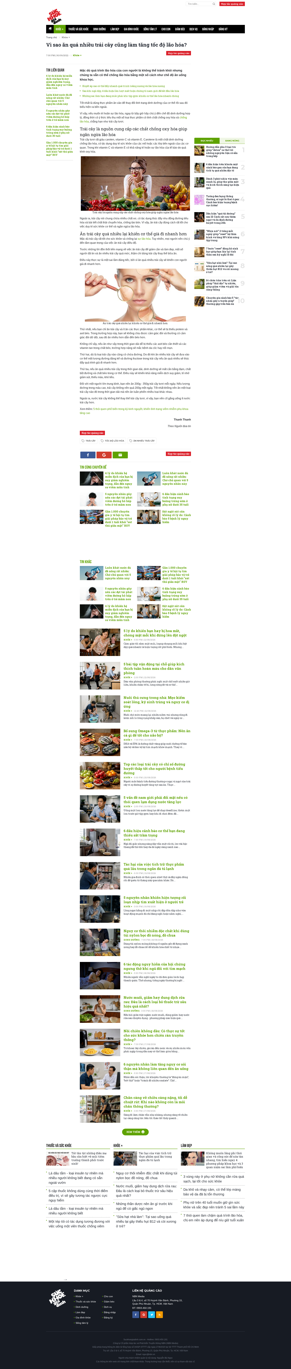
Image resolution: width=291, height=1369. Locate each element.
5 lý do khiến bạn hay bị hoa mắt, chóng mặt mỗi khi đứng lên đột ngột (155, 633)
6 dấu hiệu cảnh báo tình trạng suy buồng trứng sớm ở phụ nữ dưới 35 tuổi (59, 131)
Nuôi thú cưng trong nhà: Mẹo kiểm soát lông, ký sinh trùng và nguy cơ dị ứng (156, 701)
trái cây (90, 441)
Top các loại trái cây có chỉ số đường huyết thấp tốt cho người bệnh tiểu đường (154, 768)
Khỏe (60, 29)
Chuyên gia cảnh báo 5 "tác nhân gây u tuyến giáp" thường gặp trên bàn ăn (222, 300)
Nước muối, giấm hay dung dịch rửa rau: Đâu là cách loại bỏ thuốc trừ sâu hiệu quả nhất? (155, 1001)
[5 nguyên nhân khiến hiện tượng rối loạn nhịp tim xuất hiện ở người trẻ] (100, 909)
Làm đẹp (114, 29)
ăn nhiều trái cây (144, 441)
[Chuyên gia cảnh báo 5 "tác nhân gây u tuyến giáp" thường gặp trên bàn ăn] (199, 301)
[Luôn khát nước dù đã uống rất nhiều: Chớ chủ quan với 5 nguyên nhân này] (149, 478)
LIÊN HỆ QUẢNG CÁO (147, 1290)
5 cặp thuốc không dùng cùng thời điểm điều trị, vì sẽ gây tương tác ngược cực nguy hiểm (78, 1195)
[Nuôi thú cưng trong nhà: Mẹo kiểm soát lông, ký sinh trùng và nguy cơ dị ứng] (100, 709)
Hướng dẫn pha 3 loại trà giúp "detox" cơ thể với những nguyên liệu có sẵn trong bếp (222, 151)
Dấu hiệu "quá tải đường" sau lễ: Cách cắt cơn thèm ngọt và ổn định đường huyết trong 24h (221, 218)
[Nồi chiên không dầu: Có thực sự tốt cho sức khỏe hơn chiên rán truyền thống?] (100, 1042)
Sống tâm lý (150, 29)
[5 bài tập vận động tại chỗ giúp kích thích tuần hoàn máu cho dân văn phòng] (100, 675)
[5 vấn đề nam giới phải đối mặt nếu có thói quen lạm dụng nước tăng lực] (100, 809)
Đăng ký (223, 29)
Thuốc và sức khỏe (78, 29)
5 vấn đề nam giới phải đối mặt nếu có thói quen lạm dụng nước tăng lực (156, 799)
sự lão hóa (144, 238)
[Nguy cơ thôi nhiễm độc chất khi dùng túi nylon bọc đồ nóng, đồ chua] (100, 942)
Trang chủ (51, 37)
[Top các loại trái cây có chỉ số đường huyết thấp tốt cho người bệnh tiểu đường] (100, 775)
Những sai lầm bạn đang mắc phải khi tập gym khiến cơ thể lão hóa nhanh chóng (130, 96)
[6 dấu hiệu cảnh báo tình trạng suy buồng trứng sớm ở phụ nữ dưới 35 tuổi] (149, 499)
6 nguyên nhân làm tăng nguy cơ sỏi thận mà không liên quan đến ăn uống (156, 1066)
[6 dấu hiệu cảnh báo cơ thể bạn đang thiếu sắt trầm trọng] (100, 842)
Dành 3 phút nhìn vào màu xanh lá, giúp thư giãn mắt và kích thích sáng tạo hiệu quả (222, 183)
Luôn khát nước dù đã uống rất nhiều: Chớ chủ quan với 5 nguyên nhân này (59, 99)
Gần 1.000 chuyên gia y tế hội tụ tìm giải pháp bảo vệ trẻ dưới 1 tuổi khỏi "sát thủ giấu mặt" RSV (59, 148)
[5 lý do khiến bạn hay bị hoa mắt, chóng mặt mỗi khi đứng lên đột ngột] (100, 642)
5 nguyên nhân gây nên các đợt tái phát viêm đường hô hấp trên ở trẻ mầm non (58, 115)
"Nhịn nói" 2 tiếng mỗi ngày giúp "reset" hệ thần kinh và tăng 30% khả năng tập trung (222, 235)
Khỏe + (128, 639)
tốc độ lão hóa (114, 441)
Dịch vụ (193, 29)
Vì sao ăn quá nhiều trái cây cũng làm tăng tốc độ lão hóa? (116, 44)
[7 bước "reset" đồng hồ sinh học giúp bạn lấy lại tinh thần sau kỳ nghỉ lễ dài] (199, 252)
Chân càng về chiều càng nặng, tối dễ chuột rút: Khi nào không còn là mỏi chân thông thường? (155, 1101)
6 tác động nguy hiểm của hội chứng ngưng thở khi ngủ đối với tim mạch (154, 966)
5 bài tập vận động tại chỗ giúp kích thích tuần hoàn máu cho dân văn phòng (154, 668)
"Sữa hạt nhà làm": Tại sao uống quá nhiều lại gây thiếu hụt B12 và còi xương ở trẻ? (222, 267)
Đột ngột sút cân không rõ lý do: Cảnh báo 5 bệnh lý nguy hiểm (176, 517)
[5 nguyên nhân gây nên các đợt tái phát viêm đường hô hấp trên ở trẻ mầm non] (91, 499)
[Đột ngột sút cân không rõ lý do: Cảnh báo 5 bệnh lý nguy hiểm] (149, 517)
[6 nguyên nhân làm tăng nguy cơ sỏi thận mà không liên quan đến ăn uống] (100, 1075)
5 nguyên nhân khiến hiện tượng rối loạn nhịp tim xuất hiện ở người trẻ (155, 899)
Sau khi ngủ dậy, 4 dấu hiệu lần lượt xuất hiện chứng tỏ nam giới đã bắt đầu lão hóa (130, 91)
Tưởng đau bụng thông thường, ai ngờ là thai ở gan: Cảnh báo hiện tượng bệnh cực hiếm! (222, 201)
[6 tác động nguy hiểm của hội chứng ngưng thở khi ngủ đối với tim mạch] (100, 975)
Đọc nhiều (207, 140)
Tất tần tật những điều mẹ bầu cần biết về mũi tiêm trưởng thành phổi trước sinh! (88, 1158)
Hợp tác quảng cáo (232, 4)
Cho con (165, 29)
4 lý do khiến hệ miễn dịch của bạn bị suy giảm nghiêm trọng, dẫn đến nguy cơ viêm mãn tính (59, 82)
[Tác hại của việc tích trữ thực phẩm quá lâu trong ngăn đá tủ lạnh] (100, 875)
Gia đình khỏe (131, 29)
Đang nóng (232, 140)
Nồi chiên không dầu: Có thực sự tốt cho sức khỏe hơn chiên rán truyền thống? (154, 1035)
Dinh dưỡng (99, 29)
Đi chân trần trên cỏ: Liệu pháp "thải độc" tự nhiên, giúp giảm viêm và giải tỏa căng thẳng (222, 285)
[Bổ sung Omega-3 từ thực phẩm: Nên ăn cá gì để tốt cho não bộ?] (100, 742)
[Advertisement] (135, 547)
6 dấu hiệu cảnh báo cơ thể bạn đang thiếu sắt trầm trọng (154, 833)
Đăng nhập (208, 29)
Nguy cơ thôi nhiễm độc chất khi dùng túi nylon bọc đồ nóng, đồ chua (156, 933)
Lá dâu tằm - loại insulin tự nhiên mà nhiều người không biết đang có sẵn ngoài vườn (76, 1177)
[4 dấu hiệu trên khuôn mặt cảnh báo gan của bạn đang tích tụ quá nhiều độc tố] (199, 168)
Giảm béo (180, 29)
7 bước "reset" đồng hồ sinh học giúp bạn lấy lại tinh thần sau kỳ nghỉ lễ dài (222, 251)
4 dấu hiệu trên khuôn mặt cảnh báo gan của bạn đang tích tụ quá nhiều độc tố (222, 167)
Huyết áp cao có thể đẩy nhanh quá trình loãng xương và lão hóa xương (123, 86)
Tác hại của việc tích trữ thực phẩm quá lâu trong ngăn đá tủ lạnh (154, 866)
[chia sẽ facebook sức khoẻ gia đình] (136, 1314)
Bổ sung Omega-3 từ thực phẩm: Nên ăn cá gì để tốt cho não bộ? (157, 733)
